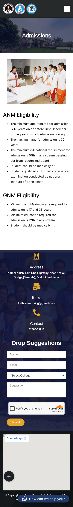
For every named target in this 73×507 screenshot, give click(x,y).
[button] (67, 9)
